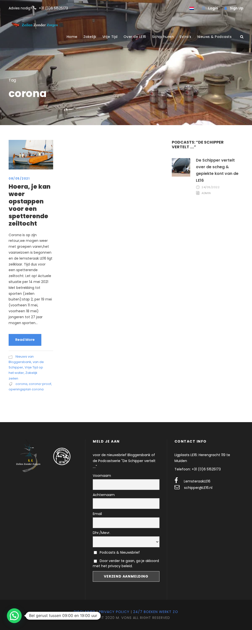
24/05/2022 (211, 187)
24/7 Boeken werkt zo (155, 611)
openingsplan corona (26, 389)
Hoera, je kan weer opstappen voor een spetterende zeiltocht (29, 205)
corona (21, 383)
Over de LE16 (135, 36)
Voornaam (102, 475)
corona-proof (40, 383)
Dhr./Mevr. (101, 532)
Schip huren (163, 36)
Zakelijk (89, 36)
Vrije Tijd (110, 36)
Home (72, 36)
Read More (25, 339)
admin (206, 193)
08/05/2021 (19, 178)
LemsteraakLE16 (197, 481)
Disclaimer (84, 611)
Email (97, 513)
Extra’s (185, 36)
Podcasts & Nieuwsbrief (119, 552)
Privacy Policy (114, 611)
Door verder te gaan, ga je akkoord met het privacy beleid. (126, 563)
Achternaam (104, 494)
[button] (14, 615)
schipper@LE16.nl (198, 487)
